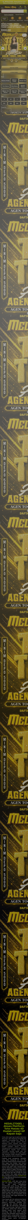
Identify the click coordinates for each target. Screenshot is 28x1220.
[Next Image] (25, 48)
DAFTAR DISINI (14, 67)
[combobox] (12, 11)
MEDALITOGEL (7, 1181)
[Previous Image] (3, 48)
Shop (2, 7)
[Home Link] (10, 7)
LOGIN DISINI (14, 72)
